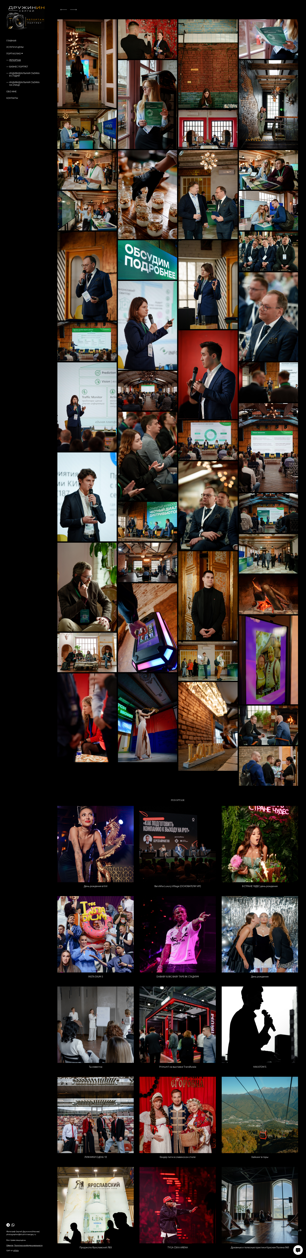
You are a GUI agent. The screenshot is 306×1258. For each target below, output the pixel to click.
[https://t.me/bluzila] (8, 1225)
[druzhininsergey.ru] (25, 17)
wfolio (16, 1250)
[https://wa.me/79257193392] (13, 1225)
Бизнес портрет (18, 66)
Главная (11, 40)
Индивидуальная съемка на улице (24, 83)
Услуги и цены (15, 46)
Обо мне (11, 91)
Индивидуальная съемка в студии (24, 74)
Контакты (12, 97)
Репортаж (15, 60)
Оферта (9, 1245)
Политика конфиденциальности (28, 1245)
